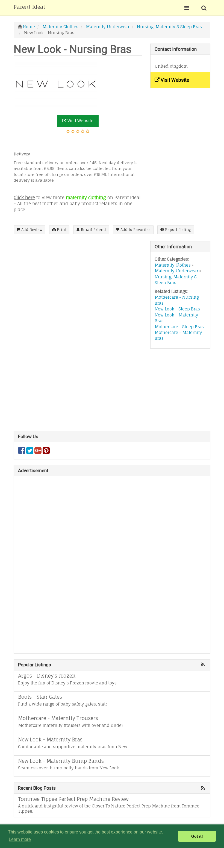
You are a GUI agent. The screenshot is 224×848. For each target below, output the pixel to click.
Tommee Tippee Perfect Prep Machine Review (73, 799)
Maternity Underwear (176, 270)
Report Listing (177, 229)
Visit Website (79, 120)
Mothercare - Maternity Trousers (58, 718)
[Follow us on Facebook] (21, 452)
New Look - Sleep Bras (177, 309)
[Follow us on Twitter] (29, 452)
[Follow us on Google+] (38, 452)
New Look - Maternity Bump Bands (61, 761)
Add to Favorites (135, 229)
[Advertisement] (112, 392)
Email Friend (93, 229)
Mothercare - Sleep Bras (179, 326)
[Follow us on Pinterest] (46, 452)
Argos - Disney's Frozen (47, 676)
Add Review (31, 229)
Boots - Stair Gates (40, 697)
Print (61, 229)
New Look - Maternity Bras (50, 739)
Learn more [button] (20, 839)
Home (29, 26)
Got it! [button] (197, 836)
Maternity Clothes (173, 265)
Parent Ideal (29, 7)
